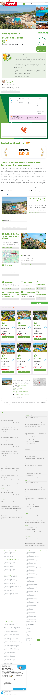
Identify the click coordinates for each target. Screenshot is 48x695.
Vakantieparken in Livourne (31, 619)
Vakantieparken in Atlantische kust (10, 576)
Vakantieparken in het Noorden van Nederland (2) (12, 639)
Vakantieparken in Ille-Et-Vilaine (31, 559)
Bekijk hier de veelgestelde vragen (22, 394)
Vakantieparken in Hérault (30, 566)
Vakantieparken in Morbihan (31, 560)
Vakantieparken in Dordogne (31, 552)
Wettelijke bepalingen (30, 632)
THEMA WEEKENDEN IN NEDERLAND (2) (11, 630)
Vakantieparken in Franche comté (10, 589)
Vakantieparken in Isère (30, 580)
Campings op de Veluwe (8, 691)
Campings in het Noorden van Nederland (11, 692)
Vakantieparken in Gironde (31, 553)
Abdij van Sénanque (7, 268)
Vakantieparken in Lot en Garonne (32, 556)
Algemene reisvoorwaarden (31, 634)
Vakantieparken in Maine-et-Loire (32, 585)
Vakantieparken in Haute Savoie (31, 578)
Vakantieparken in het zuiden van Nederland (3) (12, 641)
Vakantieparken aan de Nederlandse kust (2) (11, 634)
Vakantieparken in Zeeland (31, 605)
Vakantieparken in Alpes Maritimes (32, 591)
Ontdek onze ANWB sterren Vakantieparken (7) (12, 627)
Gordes (3, 272)
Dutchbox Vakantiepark (30, 627)
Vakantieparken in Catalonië (9, 594)
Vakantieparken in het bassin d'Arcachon (11, 662)
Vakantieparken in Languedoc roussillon (11, 580)
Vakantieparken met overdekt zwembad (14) (11, 649)
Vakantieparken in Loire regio (9, 583)
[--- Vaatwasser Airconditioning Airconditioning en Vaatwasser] (33, 105)
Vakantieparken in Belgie (8, 556)
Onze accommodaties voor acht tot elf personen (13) (13, 628)
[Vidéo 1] (42, 9)
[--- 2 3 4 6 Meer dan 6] (33, 101)
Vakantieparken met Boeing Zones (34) (10, 646)
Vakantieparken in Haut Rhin (31, 595)
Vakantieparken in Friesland (9, 570)
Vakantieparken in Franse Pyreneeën (10, 582)
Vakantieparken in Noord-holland (10, 565)
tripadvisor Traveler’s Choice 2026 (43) (11, 631)
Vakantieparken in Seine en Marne (32, 562)
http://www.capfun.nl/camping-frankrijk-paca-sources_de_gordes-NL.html (20, 391)
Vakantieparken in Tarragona (31, 594)
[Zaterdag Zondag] (42, 103)
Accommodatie (15, 100)
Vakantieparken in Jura (30, 588)
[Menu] (46, 3)
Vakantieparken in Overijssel (9, 562)
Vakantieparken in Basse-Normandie (10, 593)
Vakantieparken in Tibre (30, 612)
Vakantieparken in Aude (30, 563)
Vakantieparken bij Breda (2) (9, 635)
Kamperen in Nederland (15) (9, 624)
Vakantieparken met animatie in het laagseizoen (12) (13, 642)
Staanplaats (14, 102)
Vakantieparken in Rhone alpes (9, 587)
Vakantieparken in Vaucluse (31, 574)
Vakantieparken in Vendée (30, 570)
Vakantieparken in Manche (31, 598)
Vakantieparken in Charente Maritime (32, 571)
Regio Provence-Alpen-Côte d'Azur (9, 44)
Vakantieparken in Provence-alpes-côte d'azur (12, 586)
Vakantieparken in (29, 606)
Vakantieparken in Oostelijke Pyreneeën (33, 567)
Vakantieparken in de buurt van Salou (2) (11, 638)
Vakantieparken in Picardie (8, 590)
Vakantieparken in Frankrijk (8, 553)
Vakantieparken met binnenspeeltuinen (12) (11, 645)
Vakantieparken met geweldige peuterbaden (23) (12, 648)
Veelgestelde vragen (29, 625)
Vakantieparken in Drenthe (8, 563)
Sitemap (27, 635)
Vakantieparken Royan (8, 663)
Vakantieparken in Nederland (9, 552)
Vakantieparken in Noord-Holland (32, 602)
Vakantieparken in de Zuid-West (9, 660)
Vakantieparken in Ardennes (31, 592)
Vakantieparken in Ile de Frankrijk (9, 579)
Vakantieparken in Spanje (8, 555)
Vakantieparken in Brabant (8, 566)
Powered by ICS (29, 638)
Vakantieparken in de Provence (9, 659)
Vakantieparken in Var (30, 573)
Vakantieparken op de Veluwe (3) (9, 652)
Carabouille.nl (28, 631)
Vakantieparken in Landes (30, 555)
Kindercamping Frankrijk (8, 655)
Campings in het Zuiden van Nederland (10, 694)
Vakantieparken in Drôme (30, 577)
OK (38, 640)
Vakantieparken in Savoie (30, 581)
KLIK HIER (8, 337)
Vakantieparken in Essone (30, 616)
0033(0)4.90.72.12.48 (6, 46)
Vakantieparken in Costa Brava (31, 584)
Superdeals (28, 628)
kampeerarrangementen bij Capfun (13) (11, 623)
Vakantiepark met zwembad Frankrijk (10, 656)
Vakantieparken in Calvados (31, 587)
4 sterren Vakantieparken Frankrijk (10, 653)
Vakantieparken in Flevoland (9, 569)
